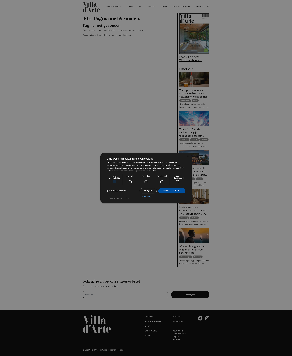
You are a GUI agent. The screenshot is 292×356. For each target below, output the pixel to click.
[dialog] (146, 178)
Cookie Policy (146, 197)
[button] (147, 198)
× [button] (188, 156)
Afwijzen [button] (148, 191)
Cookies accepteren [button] (172, 191)
